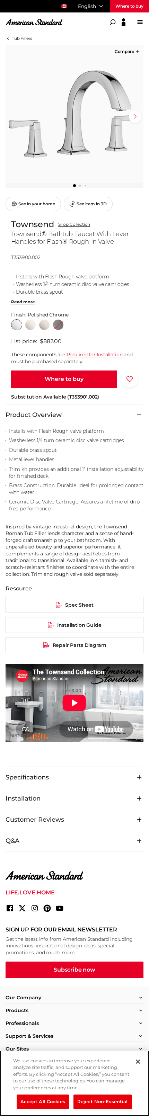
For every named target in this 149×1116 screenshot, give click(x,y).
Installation (23, 798)
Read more (23, 302)
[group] (74, 114)
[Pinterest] (47, 908)
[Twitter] (22, 908)
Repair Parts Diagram (79, 645)
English (87, 6)
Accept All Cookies (42, 1101)
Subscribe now (74, 969)
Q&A (12, 841)
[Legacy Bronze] (58, 324)
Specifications (27, 777)
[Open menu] (140, 22)
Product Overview (34, 415)
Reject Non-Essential (102, 1101)
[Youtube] (59, 908)
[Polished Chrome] (16, 324)
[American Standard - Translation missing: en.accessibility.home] (74, 876)
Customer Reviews (35, 819)
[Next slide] (135, 116)
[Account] (123, 22)
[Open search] (112, 22)
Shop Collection (74, 224)
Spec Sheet (79, 605)
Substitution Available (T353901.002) (55, 397)
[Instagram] (34, 908)
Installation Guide (79, 625)
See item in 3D (92, 203)
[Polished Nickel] (30, 324)
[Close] (138, 1061)
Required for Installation (95, 354)
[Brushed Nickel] (44, 324)
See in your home (36, 203)
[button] (127, 51)
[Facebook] (10, 908)
